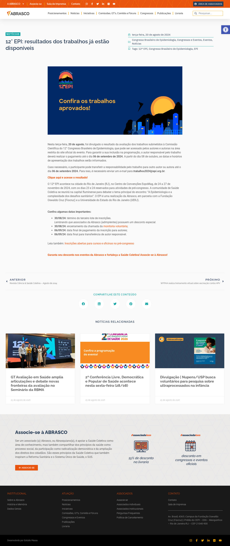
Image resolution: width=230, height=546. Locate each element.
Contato (75, 4)
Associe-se (36, 4)
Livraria (179, 13)
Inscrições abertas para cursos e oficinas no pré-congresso (99, 243)
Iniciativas (89, 13)
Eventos (207, 39)
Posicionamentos (57, 13)
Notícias (75, 13)
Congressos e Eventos (189, 39)
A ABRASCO (13, 4)
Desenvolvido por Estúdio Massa (22, 540)
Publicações (164, 13)
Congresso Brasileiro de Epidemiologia (154, 39)
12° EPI (143, 48)
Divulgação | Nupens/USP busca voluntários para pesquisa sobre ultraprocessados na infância (188, 381)
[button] (225, 29)
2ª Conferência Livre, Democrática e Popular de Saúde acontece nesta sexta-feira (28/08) (114, 381)
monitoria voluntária (115, 226)
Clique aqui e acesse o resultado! (68, 177)
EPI (196, 48)
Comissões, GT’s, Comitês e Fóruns (117, 13)
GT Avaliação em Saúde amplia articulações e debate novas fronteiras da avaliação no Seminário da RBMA (37, 383)
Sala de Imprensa (56, 4)
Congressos (146, 13)
